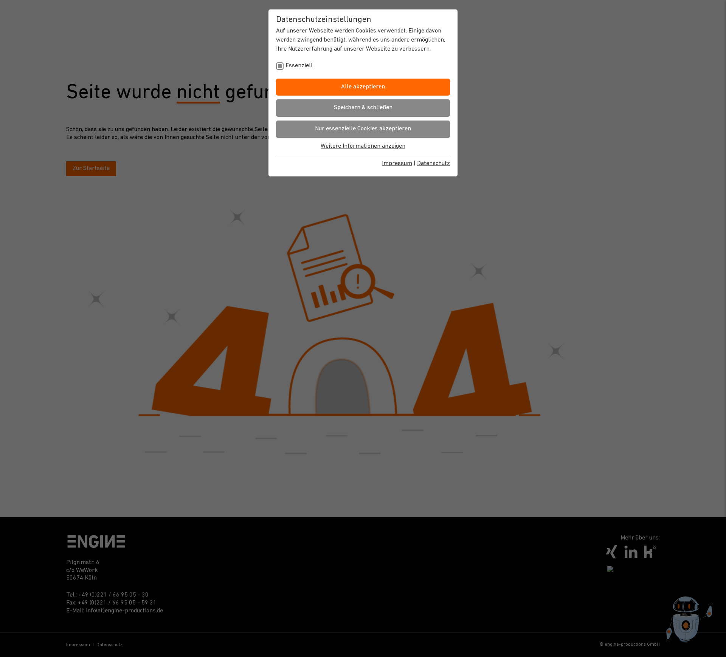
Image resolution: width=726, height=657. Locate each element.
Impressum (397, 164)
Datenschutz (433, 164)
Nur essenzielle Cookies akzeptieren (363, 129)
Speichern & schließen (363, 108)
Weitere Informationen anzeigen (363, 146)
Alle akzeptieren (363, 87)
